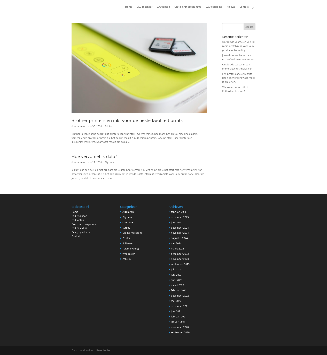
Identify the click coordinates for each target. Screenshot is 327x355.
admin (81, 126)
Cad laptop (78, 220)
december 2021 (180, 306)
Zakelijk (126, 259)
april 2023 (176, 280)
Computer (128, 222)
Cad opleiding (79, 228)
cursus (126, 227)
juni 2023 (176, 274)
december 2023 (180, 253)
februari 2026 (178, 211)
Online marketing (132, 232)
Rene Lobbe (103, 350)
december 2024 (180, 227)
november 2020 (180, 327)
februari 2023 (178, 290)
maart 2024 (177, 248)
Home (128, 7)
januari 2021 (178, 321)
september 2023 (180, 264)
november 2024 (180, 232)
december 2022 (180, 295)
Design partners (81, 232)
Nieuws (231, 7)
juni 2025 (176, 222)
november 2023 (180, 259)
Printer (108, 126)
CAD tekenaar (144, 7)
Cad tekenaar (79, 216)
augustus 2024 (179, 238)
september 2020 (180, 332)
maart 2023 (177, 285)
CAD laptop (163, 7)
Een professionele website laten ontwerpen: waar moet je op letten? (238, 78)
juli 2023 (176, 269)
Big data (109, 162)
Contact (244, 7)
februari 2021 (178, 316)
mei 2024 (176, 243)
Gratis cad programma (84, 224)
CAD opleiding (214, 7)
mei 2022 (176, 300)
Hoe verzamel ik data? (94, 156)
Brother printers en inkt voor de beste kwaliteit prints (127, 120)
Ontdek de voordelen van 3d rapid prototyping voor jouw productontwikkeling (238, 46)
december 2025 (180, 217)
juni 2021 (176, 311)
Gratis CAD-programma (187, 7)
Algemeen (128, 211)
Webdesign (128, 253)
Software (127, 243)
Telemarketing (130, 248)
